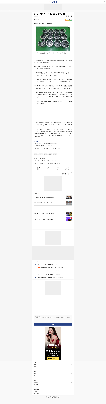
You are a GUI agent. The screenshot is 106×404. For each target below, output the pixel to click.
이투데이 (2, 10)
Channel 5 (36, 391)
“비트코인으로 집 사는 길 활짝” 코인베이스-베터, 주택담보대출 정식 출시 (47, 148)
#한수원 (35, 154)
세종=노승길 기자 (36, 19)
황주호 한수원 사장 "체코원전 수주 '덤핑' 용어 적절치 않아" (45, 146)
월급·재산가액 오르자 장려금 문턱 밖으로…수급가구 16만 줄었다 (46, 160)
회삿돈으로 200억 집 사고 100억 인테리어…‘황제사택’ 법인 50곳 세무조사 (47, 163)
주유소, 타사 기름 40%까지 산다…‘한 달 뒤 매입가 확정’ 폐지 (45, 162)
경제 (5, 10)
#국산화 (50, 154)
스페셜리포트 (36, 389)
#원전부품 (54, 154)
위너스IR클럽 (36, 393)
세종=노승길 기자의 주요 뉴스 (39, 158)
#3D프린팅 (40, 154)
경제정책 (9, 10)
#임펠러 (45, 154)
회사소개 (19, 399)
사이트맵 (87, 399)
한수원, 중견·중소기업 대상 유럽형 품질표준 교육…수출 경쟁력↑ (46, 143)
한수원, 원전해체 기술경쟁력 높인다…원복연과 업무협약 (44, 145)
